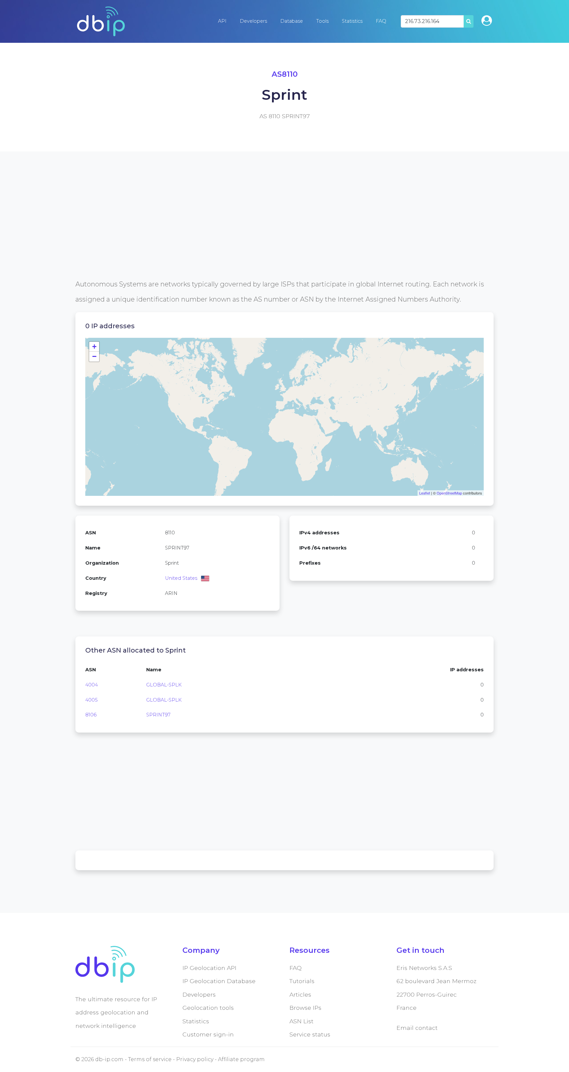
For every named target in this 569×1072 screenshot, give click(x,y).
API (222, 21)
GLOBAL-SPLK (164, 685)
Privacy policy (194, 1059)
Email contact (417, 1027)
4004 (91, 685)
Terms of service (150, 1059)
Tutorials (301, 981)
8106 (90, 715)
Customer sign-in (208, 1034)
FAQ (381, 21)
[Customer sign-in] (486, 20)
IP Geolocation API (209, 967)
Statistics (352, 21)
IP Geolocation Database (219, 981)
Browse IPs (305, 1007)
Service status (309, 1034)
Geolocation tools (208, 1007)
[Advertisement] (273, 230)
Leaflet (424, 493)
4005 (91, 700)
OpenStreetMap (449, 493)
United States (181, 578)
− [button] (94, 356)
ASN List (301, 1021)
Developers (253, 21)
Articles (300, 994)
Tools (322, 21)
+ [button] (94, 346)
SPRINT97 (158, 715)
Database (291, 21)
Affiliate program (241, 1059)
